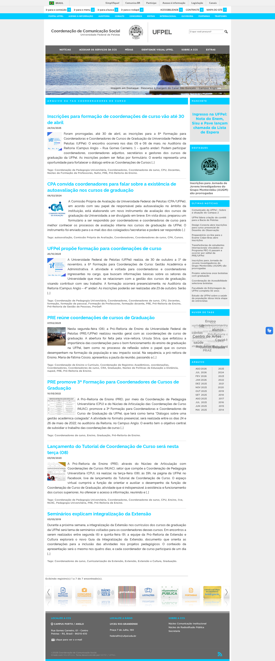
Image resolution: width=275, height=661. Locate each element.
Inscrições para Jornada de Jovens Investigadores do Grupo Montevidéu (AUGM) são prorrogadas (209, 188)
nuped (51, 370)
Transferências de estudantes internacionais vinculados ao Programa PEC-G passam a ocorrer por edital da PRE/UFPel (208, 250)
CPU (163, 170)
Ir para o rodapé (131, 9)
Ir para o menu (84, 9)
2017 (221, 398)
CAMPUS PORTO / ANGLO (69, 624)
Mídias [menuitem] (129, 49)
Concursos (135, 16)
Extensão (130, 561)
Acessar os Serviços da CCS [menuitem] (98, 49)
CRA (103, 367)
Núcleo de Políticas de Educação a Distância (150, 367)
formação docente (133, 303)
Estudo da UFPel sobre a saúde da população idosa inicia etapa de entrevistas (209, 298)
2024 (221, 372)
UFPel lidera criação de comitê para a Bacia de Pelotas (209, 218)
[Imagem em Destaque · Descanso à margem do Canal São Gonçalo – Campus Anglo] (137, 94)
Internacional (168, 16)
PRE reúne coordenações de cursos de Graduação (101, 317)
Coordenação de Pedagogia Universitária (80, 170)
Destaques (200, 148)
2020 (221, 387)
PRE (104, 173)
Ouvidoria (187, 16)
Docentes (174, 170)
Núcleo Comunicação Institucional (187, 623)
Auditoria (104, 16)
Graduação (114, 367)
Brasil (59, 3)
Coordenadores (117, 170)
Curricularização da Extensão (105, 561)
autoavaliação (63, 237)
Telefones (221, 16)
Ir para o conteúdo (58, 9)
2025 (221, 368)
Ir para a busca (107, 9)
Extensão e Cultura (149, 561)
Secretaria (174, 631)
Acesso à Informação (80, 16)
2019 (221, 391)
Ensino (91, 435)
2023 (221, 376)
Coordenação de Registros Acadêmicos (124, 364)
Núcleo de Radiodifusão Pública (186, 627)
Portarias (204, 16)
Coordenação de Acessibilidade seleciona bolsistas (209, 281)
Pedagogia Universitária (71, 502)
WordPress (69, 655)
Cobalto (119, 16)
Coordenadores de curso (144, 170)
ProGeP (96, 306)
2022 (221, 380)
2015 (221, 406)
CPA (170, 237)
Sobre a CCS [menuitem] (189, 49)
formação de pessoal (74, 303)
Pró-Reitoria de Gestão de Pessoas (69, 306)
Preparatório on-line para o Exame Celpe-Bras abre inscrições (207, 237)
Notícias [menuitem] (65, 49)
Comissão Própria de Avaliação (93, 237)
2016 (221, 402)
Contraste (194, 9)
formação (53, 303)
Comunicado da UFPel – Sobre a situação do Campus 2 (209, 211)
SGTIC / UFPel (107, 655)
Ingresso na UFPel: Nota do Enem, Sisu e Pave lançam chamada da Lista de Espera (210, 123)
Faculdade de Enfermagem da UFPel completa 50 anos (208, 289)
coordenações (160, 364)
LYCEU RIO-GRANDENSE (124, 624)
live (180, 499)
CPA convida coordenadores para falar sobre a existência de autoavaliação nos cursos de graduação (111, 187)
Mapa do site (216, 9)
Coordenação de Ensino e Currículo (77, 364)
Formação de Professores (104, 303)
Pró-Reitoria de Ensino (123, 173)
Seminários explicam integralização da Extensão (99, 513)
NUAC (51, 502)
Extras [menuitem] (211, 49)
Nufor (97, 173)
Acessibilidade (171, 9)
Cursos (178, 237)
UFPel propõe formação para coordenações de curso (104, 248)
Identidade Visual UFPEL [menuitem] (157, 49)
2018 (221, 395)
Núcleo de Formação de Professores (70, 173)
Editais (151, 16)
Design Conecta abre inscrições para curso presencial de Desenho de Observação (209, 227)
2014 (221, 410)
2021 (221, 383)
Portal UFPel (55, 16)
